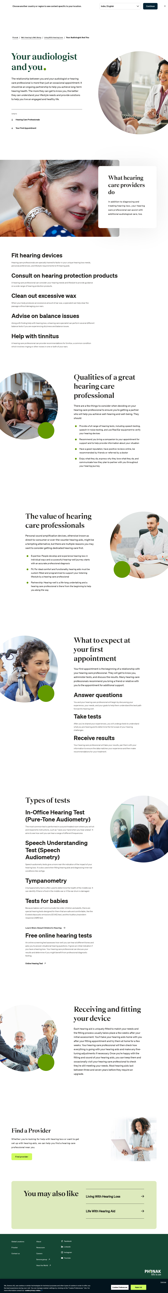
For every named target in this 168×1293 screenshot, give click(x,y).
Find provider (21, 1156)
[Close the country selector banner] (165, 6)
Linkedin (67, 1247)
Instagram (68, 1252)
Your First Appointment (26, 128)
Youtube (67, 1258)
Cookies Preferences (119, 1287)
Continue (150, 6)
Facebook (68, 1241)
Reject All (138, 1287)
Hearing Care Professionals (28, 119)
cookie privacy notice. (33, 1290)
